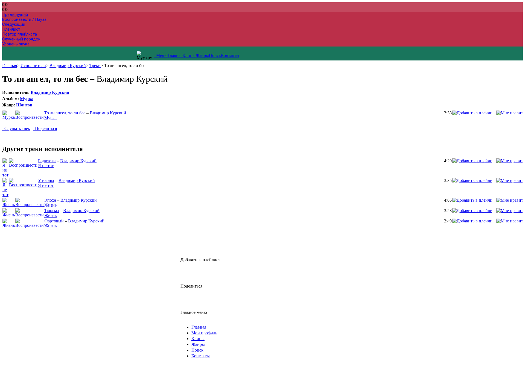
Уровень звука (16, 44)
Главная (175, 55)
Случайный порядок (21, 39)
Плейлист (11, 29)
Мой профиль (204, 332)
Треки (95, 65)
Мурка (26, 98)
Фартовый (54, 221)
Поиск (215, 55)
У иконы (46, 180)
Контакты (230, 55)
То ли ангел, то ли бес (64, 113)
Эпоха (50, 200)
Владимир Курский (67, 65)
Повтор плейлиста (19, 34)
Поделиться (45, 128)
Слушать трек (16, 128)
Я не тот (46, 165)
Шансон (24, 105)
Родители (47, 160)
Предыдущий (15, 14)
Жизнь (50, 205)
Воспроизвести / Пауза (24, 19)
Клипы (189, 55)
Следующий (13, 24)
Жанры (202, 55)
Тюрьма (51, 210)
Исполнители (33, 65)
